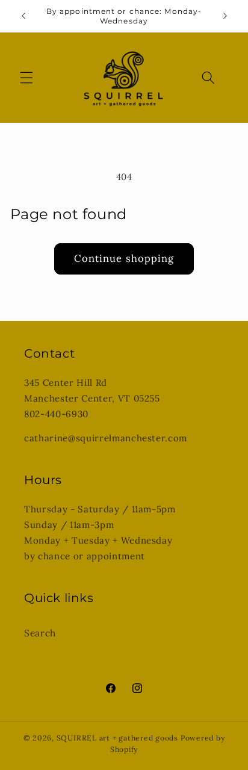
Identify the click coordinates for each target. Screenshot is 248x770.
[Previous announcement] (23, 16)
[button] (26, 77)
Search (40, 633)
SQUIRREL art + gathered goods (117, 737)
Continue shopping (124, 258)
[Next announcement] (225, 16)
